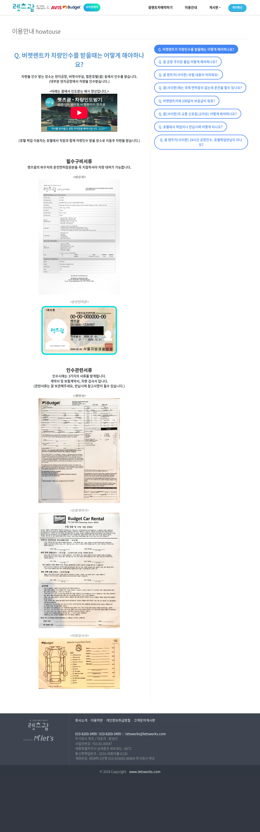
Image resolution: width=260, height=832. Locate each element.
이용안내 (191, 7)
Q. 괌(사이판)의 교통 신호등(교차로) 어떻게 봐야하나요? (198, 113)
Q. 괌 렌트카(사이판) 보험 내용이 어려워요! (188, 74)
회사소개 (81, 720)
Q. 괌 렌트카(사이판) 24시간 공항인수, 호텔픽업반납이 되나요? (201, 142)
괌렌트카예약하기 (160, 7)
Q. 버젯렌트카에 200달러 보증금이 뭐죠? (187, 100)
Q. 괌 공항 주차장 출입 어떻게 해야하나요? (188, 61)
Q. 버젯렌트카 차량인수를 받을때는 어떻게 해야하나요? (196, 49)
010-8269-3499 (86, 733)
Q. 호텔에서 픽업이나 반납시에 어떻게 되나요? (190, 126)
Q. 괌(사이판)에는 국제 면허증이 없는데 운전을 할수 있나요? (200, 87)
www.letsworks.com (144, 771)
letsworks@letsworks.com (145, 733)
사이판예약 (92, 7)
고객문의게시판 (144, 720)
